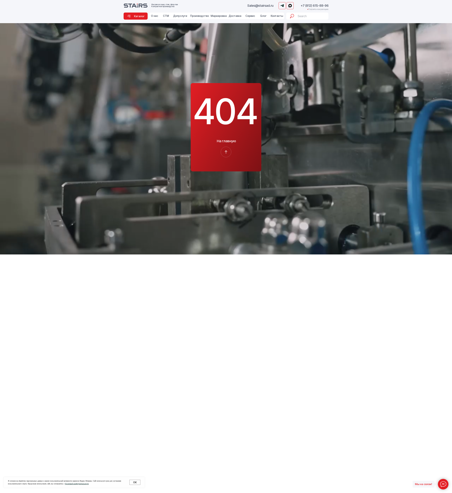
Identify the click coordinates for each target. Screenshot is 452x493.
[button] (136, 16)
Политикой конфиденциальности (77, 484)
